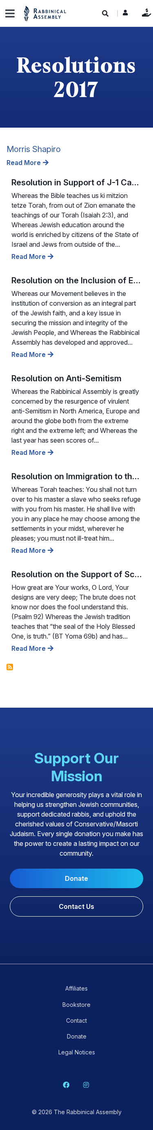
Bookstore (76, 1004)
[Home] (45, 13)
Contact (76, 1020)
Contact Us (76, 906)
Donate (144, 12)
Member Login (125, 15)
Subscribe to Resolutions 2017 (10, 667)
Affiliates (76, 988)
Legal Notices (76, 1052)
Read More (24, 162)
